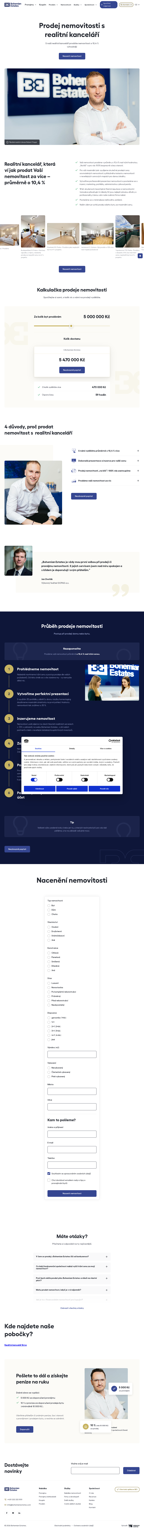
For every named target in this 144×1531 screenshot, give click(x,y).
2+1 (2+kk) (56, 1026)
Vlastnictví (52, 922)
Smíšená (56, 962)
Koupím (42, 5)
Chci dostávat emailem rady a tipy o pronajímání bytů (68, 1181)
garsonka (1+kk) (59, 1018)
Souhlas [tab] (38, 748)
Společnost (89, 5)
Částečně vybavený (61, 1072)
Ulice (49, 1100)
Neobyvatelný (58, 1005)
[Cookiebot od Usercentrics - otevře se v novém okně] (110, 741)
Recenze (92, 1497)
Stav (49, 978)
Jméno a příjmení (55, 1127)
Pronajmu (29, 5)
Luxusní (55, 983)
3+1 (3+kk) (56, 1031)
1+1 (53, 1022)
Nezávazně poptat (72, 370)
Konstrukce (52, 948)
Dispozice (52, 1013)
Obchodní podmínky (62, 1526)
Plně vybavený (58, 1077)
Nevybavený (57, 1068)
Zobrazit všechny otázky (72, 1308)
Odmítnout (39, 789)
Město (50, 1084)
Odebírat (131, 1471)
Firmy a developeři (71, 1497)
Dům (54, 910)
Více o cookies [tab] (105, 748)
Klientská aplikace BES (128, 1489)
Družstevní (57, 931)
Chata (54, 914)
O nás (91, 1493)
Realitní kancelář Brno (15, 1345)
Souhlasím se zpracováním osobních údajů (71, 1174)
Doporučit (24, 1429)
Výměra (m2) (53, 1048)
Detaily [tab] (72, 748)
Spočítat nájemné (107, 4)
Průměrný (56, 996)
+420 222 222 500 (14, 1499)
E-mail (50, 1143)
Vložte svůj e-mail (79, 1464)
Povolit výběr (72, 789)
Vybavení (51, 1063)
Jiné (53, 940)
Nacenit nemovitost (72, 56)
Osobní (55, 927)
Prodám (52, 5)
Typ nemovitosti (55, 901)
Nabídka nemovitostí (72, 1493)
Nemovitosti (66, 5)
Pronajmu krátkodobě (47, 1497)
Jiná (53, 970)
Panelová (56, 957)
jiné (53, 1040)
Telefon (51, 1158)
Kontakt (126, 5)
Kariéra (91, 1500)
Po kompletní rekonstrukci (64, 992)
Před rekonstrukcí (60, 1001)
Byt (53, 905)
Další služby (69, 1500)
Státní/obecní (58, 936)
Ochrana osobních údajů (83, 1526)
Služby (76, 5)
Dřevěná (55, 966)
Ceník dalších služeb (72, 1504)
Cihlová (55, 953)
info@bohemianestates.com (19, 1505)
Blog (90, 1504)
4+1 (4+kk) (56, 1035)
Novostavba (57, 987)
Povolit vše (104, 789)
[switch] (59, 780)
